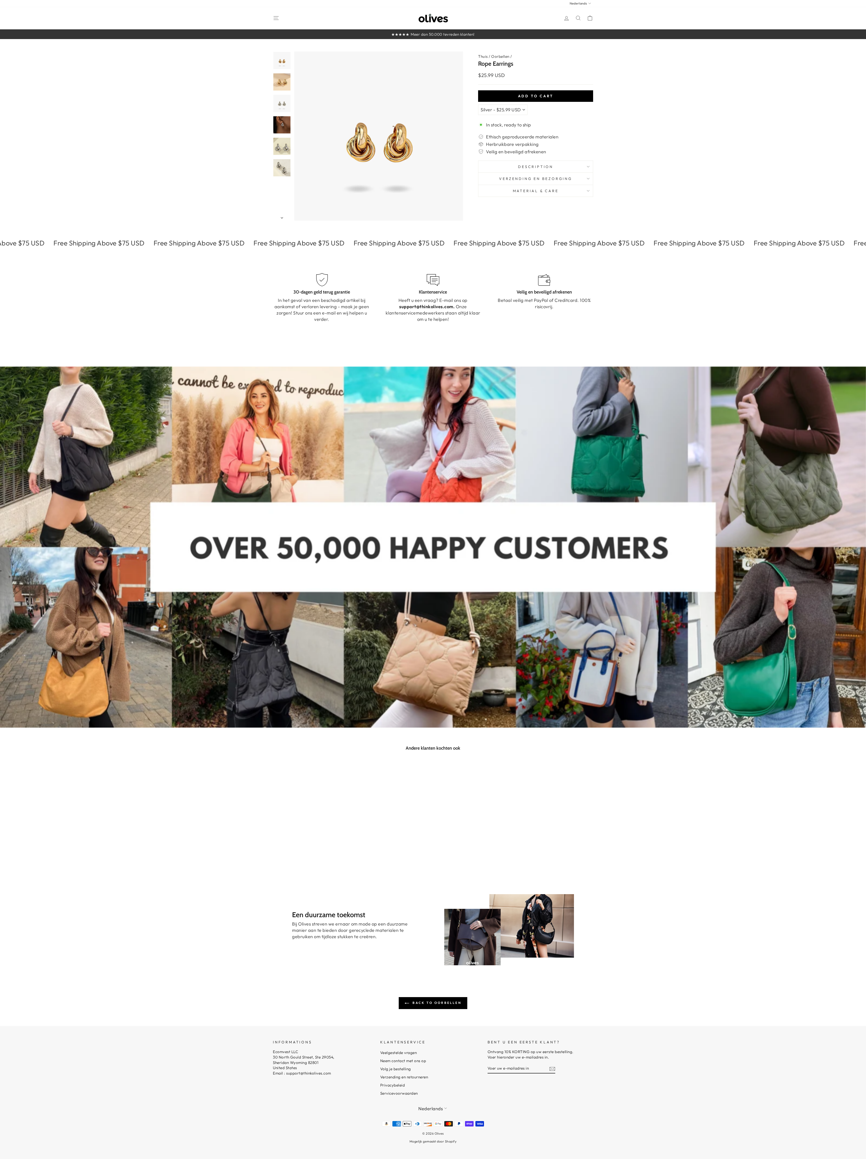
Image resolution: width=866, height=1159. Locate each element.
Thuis (483, 56)
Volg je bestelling (395, 1068)
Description (535, 166)
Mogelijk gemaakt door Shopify (433, 1141)
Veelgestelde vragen (398, 1052)
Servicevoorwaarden (399, 1093)
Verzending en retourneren (404, 1077)
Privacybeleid (392, 1085)
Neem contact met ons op (403, 1060)
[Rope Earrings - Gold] (308, 856)
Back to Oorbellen (436, 1003)
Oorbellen (500, 56)
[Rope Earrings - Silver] (314, 856)
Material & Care (536, 191)
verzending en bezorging (535, 178)
